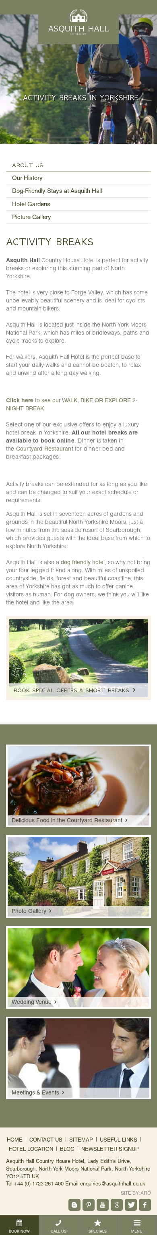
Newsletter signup (110, 1149)
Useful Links (118, 1140)
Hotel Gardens (31, 204)
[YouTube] (103, 1205)
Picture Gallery (31, 216)
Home (15, 1140)
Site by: (136, 1193)
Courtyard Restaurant (44, 448)
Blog (67, 1149)
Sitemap (81, 1140)
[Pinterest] (89, 1205)
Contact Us (45, 1140)
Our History (27, 177)
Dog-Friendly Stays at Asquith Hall (57, 190)
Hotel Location (31, 1149)
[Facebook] (145, 1205)
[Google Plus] (117, 1205)
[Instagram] (74, 1205)
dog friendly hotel (83, 562)
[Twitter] (131, 1205)
